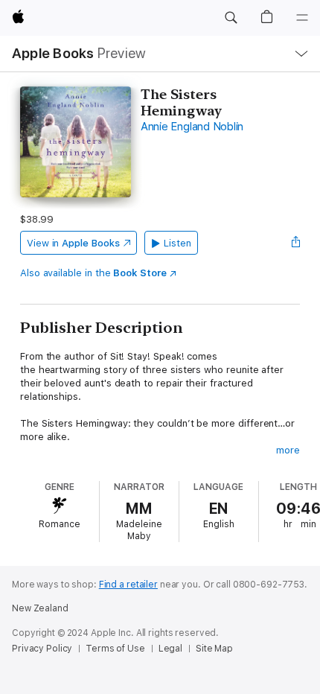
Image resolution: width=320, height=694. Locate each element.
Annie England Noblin (192, 126)
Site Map (214, 648)
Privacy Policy (42, 648)
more (288, 450)
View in (73, 243)
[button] (231, 18)
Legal (170, 648)
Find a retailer (128, 584)
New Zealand (40, 608)
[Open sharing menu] (295, 242)
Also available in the (93, 272)
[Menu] (302, 18)
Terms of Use (115, 648)
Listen (177, 243)
